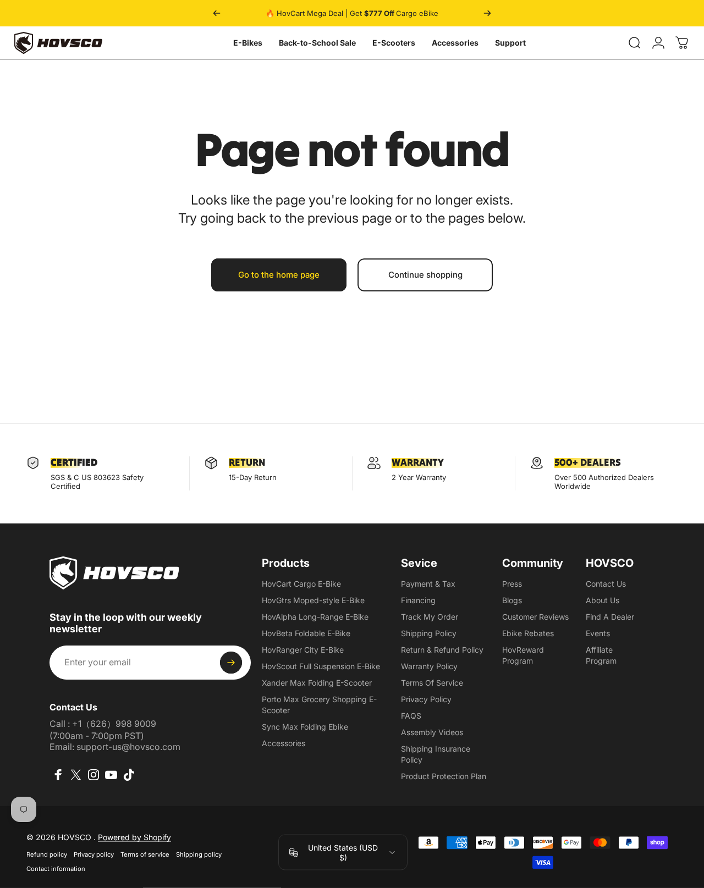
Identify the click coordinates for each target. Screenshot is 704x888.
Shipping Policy (429, 633)
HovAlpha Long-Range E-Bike (315, 616)
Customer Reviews (535, 616)
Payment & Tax (428, 583)
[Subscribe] (231, 663)
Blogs (512, 600)
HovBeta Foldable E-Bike (306, 633)
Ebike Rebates (528, 633)
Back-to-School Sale (317, 42)
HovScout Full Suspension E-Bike (321, 666)
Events (598, 633)
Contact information (55, 869)
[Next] (487, 13)
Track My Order (429, 616)
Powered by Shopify (134, 837)
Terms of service (144, 854)
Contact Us (606, 583)
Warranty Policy (429, 666)
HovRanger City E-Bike (303, 649)
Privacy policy (94, 854)
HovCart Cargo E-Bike (301, 583)
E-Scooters (393, 42)
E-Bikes (247, 42)
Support (510, 42)
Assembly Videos (432, 732)
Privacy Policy (426, 699)
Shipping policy (199, 854)
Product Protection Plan (443, 776)
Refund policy (46, 854)
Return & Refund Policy (442, 649)
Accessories (455, 42)
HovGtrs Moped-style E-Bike (313, 600)
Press (512, 583)
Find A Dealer (610, 616)
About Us (602, 600)
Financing (418, 600)
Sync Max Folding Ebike (305, 726)
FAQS (411, 715)
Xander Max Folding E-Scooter (317, 682)
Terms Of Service (432, 682)
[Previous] (217, 13)
